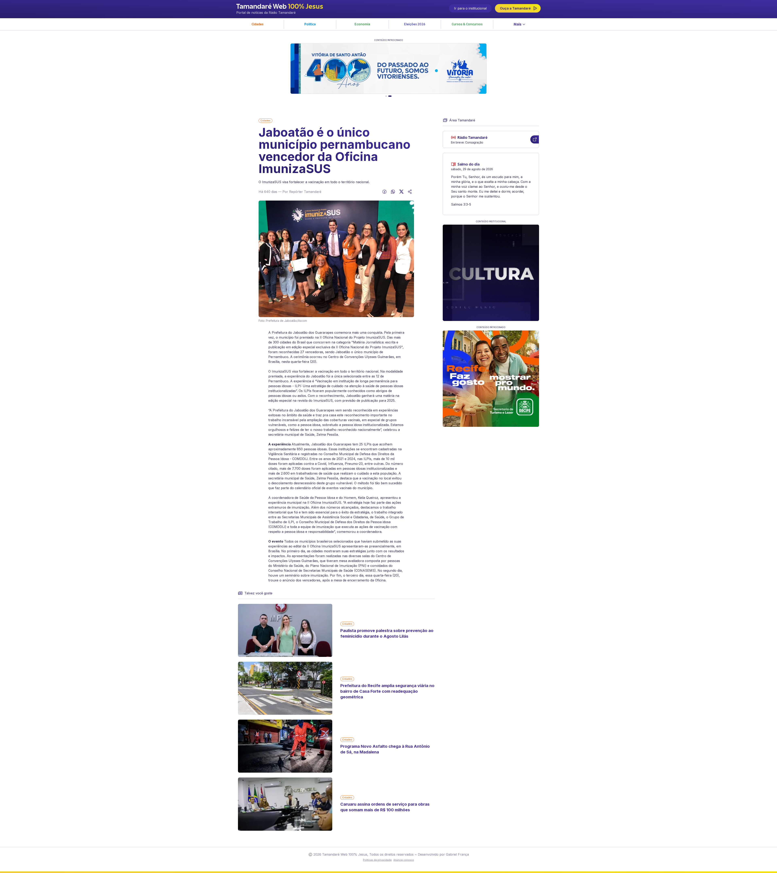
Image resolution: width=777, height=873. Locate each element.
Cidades (265, 120)
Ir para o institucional (470, 8)
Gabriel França (457, 854)
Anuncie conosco (403, 859)
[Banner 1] (387, 96)
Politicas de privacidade (377, 859)
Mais (517, 24)
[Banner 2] (391, 96)
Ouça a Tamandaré (515, 8)
